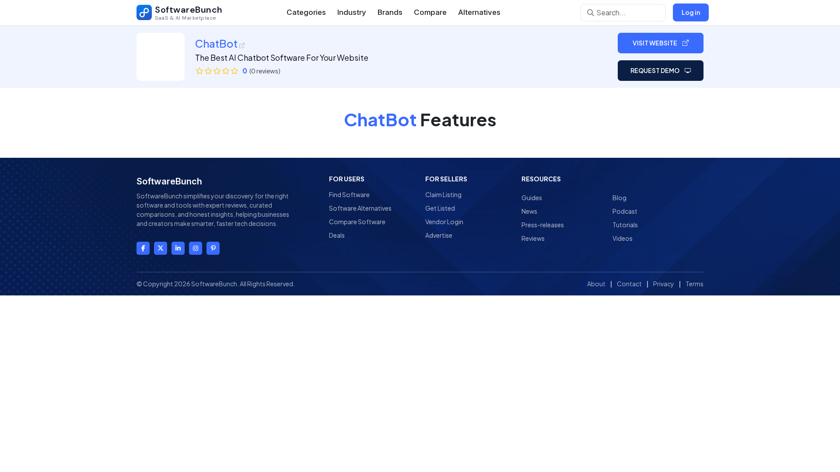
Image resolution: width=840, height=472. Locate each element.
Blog (619, 197)
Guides (532, 197)
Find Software (349, 194)
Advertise (438, 235)
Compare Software (357, 222)
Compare (430, 12)
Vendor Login (444, 222)
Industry (351, 12)
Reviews (533, 238)
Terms (695, 284)
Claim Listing (443, 194)
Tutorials (625, 225)
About (596, 284)
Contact (629, 284)
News (529, 211)
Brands (390, 12)
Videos (622, 238)
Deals (337, 235)
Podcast (624, 211)
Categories (306, 12)
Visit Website (655, 43)
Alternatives (479, 12)
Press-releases (543, 225)
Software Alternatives (360, 208)
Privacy (663, 284)
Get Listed (440, 208)
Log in (691, 12)
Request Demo (655, 70)
